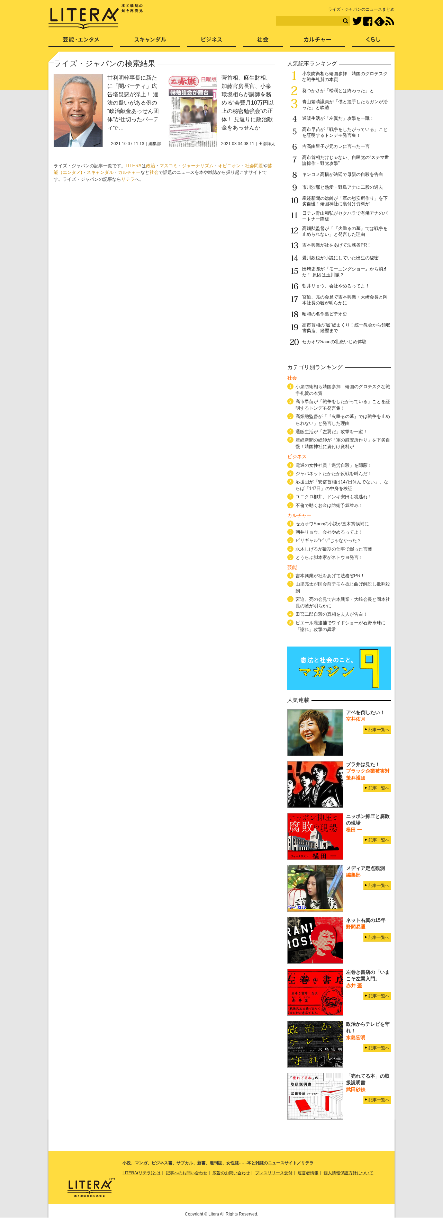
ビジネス (211, 42)
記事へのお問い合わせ (186, 1172)
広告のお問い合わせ (231, 1172)
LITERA (134, 165)
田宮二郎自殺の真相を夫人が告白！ (332, 614)
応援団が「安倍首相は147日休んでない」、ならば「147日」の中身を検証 (342, 485)
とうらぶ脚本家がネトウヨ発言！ (329, 557)
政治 (150, 165)
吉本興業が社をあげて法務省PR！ (336, 245)
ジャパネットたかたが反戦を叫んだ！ (334, 473)
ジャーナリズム (198, 165)
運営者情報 (308, 1172)
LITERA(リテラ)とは (142, 1172)
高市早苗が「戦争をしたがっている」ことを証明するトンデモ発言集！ (345, 132)
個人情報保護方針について (348, 1172)
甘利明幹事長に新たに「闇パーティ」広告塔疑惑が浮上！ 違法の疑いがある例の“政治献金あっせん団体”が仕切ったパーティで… (133, 103)
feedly (379, 21)
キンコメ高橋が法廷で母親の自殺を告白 (342, 174)
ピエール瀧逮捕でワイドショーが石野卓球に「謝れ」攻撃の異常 (341, 626)
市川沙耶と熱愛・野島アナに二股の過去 (342, 187)
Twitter (357, 21)
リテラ (128, 179)
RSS (389, 21)
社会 (154, 172)
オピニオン (229, 165)
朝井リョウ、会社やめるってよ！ (336, 285)
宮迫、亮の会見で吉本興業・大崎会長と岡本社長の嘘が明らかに (345, 299)
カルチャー (129, 172)
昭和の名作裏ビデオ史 (324, 314)
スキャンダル (100, 172)
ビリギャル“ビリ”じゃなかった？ (328, 540)
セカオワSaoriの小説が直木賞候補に (332, 523)
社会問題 (254, 165)
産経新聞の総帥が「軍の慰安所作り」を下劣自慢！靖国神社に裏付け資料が (345, 201)
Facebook (367, 21)
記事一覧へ (379, 729)
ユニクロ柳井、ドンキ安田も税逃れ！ (334, 496)
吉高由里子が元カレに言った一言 (336, 146)
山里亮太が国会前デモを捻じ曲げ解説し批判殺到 (343, 587)
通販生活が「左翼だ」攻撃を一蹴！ (338, 118)
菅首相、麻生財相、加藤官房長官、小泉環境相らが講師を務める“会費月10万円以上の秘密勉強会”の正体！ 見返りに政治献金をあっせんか (248, 103)
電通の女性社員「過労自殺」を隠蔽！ (334, 465)
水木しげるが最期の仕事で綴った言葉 (334, 549)
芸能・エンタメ (80, 42)
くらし (373, 42)
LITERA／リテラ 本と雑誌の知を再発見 (95, 16)
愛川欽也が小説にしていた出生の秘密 (340, 257)
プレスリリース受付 (273, 1172)
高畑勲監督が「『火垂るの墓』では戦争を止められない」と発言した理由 (345, 231)
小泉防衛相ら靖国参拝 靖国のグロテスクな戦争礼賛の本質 (343, 390)
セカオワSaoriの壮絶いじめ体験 (334, 341)
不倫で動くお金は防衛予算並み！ (329, 505)
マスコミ (169, 165)
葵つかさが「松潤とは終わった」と (338, 90)
